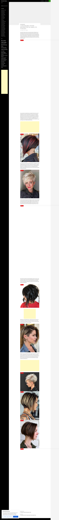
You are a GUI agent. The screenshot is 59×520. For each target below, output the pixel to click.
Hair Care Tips (2, 18)
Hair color (2, 19)
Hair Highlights (2, 20)
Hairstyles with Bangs (3, 21)
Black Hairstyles (3, 43)
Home (2, 2)
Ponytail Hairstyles (3, 29)
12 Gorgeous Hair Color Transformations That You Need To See (28, 514)
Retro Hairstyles (3, 31)
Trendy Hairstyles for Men (4, 66)
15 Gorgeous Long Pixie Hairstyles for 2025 (25, 512)
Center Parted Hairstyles (4, 48)
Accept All (15, 516)
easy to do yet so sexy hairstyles (4, 51)
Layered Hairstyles (3, 23)
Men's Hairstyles (3, 26)
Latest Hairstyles (22, 24)
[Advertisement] (29, 127)
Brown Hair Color (3, 47)
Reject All (10, 516)
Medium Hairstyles (3, 25)
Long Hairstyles (2, 24)
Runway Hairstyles (3, 32)
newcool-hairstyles (3, 28)
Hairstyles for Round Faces (3, 57)
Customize (5, 516)
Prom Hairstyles (3, 30)
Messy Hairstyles (3, 27)
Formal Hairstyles (3, 17)
